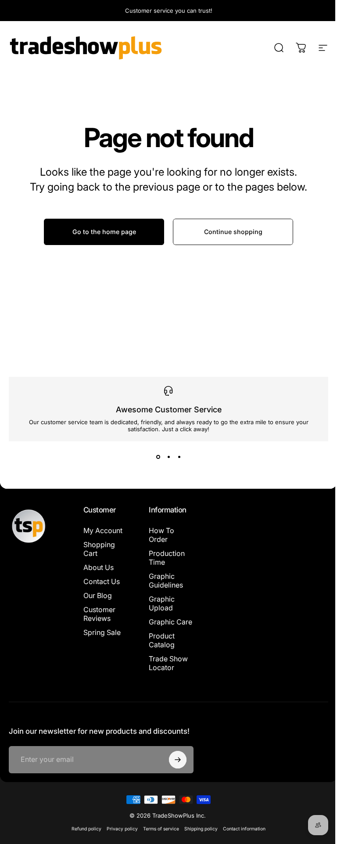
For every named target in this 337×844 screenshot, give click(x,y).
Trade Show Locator (166, 672)
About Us (98, 567)
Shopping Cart (99, 549)
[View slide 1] (155, 457)
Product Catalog (160, 649)
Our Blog (97, 595)
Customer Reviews (99, 614)
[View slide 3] (176, 457)
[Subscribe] (174, 777)
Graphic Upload (160, 603)
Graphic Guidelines (164, 580)
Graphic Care (160, 626)
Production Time (165, 557)
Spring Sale (102, 632)
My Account (102, 530)
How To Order (159, 535)
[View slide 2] (165, 457)
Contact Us (101, 581)
